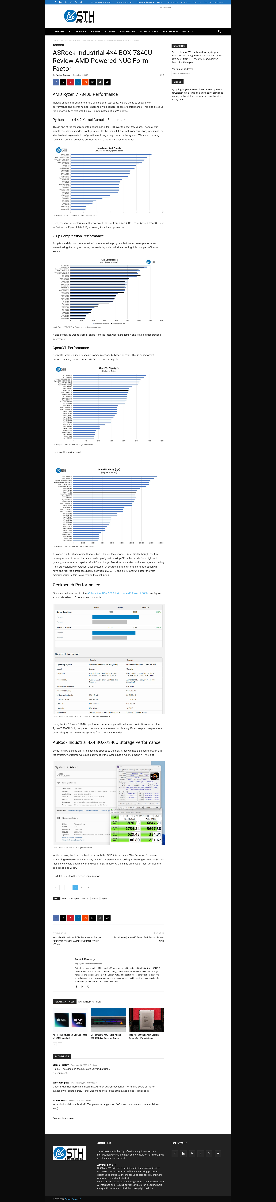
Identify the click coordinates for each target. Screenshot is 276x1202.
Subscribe (197, 2)
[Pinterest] (70, 82)
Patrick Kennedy (63, 75)
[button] (219, 31)
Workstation (147, 31)
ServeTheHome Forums (213, 2)
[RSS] (65, 2)
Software (169, 31)
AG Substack (173, 2)
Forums (60, 31)
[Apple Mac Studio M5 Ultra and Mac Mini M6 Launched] (70, 1020)
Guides (186, 31)
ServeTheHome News (125, 2)
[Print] (100, 82)
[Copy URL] (107, 82)
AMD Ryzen (74, 898)
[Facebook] (55, 2)
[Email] (92, 82)
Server (80, 31)
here (159, 1184)
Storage (110, 31)
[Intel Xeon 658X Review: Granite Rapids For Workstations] (146, 1020)
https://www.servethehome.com (88, 964)
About (159, 2)
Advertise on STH (106, 1164)
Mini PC (95, 898)
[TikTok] (71, 2)
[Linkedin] (60, 2)
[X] (76, 2)
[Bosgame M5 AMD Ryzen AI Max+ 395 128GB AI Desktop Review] (108, 1020)
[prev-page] (55, 1044)
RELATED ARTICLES (65, 1001)
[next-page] (60, 1044)
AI (70, 31)
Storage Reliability (144, 2)
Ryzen (104, 898)
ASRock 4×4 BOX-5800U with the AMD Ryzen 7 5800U (118, 593)
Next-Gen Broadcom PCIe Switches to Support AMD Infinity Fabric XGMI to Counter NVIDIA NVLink (78, 941)
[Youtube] (81, 2)
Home (55, 40)
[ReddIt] (85, 82)
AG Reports (185, 2)
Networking (127, 31)
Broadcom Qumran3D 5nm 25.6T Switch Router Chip (139, 939)
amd (64, 898)
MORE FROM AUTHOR (89, 1001)
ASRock (85, 898)
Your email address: (182, 68)
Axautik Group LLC (73, 1199)
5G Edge (95, 31)
